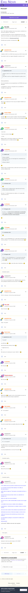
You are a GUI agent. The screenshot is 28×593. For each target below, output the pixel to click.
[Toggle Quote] (3, 70)
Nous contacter (11, 583)
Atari (13, 13)
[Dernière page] (26, 22)
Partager (7, 573)
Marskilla (4, 12)
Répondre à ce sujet (14, 17)
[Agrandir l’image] (18, 40)
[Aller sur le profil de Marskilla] (2, 27)
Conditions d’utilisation (5, 591)
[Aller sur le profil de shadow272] (2, 66)
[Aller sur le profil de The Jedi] (2, 305)
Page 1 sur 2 (14, 21)
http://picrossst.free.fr (14, 38)
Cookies (18, 583)
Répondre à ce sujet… (8, 566)
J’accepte (23, 589)
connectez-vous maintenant (16, 560)
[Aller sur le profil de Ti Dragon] (2, 128)
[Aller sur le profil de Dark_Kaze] (2, 333)
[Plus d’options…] (25, 27)
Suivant (23, 21)
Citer (5, 44)
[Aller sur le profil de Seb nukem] (2, 407)
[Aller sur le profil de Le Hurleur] (2, 150)
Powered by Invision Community (14, 585)
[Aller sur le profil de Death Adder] (2, 113)
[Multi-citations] (2, 45)
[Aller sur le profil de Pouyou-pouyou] (2, 376)
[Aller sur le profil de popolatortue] (2, 50)
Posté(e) (10, 28)
